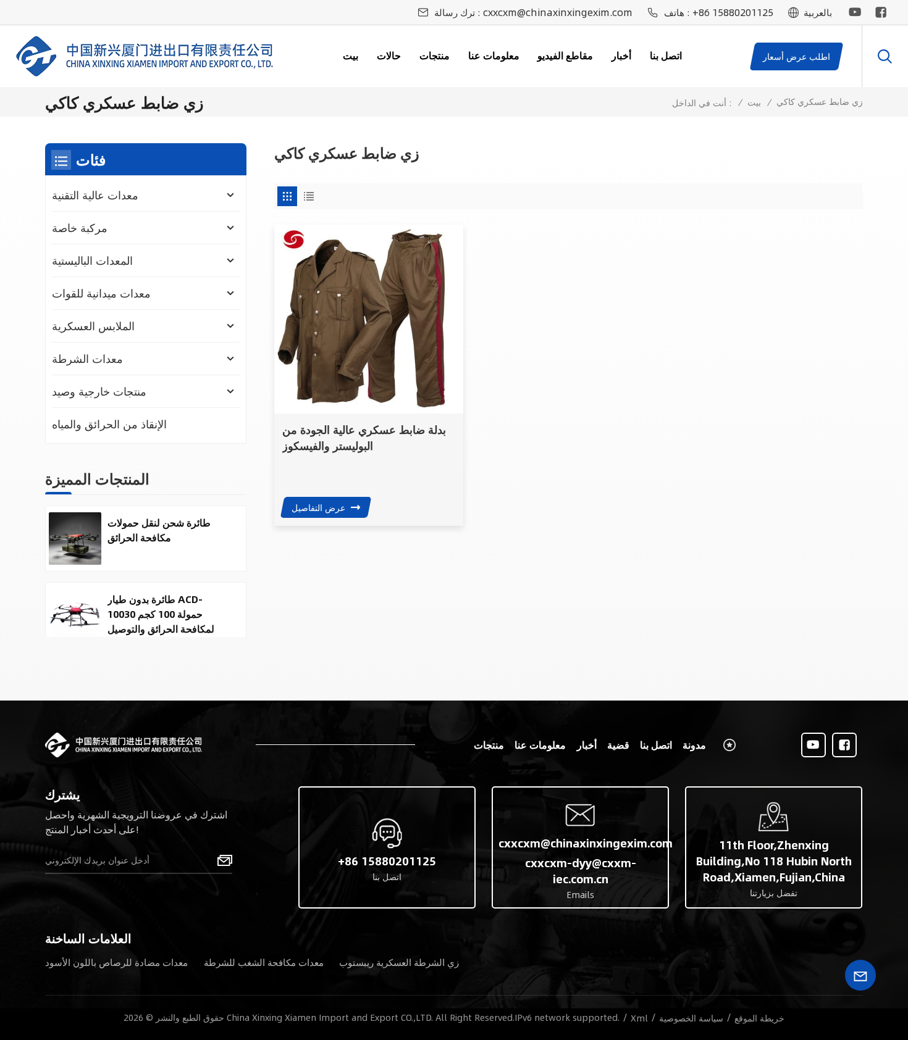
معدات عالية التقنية (95, 195)
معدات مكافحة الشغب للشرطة (264, 962)
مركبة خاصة (79, 227)
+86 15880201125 (732, 12)
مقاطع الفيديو (565, 55)
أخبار (621, 55)
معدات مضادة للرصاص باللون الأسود (116, 962)
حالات (389, 55)
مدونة (694, 744)
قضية (618, 744)
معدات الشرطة (87, 358)
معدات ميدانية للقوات (101, 293)
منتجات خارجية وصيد (99, 391)
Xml (639, 1018)
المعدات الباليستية (92, 260)
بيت (350, 55)
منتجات (434, 55)
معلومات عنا (493, 55)
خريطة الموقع (759, 1018)
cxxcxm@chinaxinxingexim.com (558, 12)
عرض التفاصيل (318, 507)
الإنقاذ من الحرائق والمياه (109, 424)
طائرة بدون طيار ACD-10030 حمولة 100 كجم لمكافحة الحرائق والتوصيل (160, 614)
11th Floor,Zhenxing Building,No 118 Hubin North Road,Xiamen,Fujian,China (774, 861)
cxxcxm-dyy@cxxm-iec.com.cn (580, 871)
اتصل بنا (666, 55)
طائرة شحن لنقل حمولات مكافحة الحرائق (159, 530)
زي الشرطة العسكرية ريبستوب (399, 962)
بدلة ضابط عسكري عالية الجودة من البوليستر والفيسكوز (364, 438)
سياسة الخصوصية (691, 1018)
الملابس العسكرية (93, 326)
